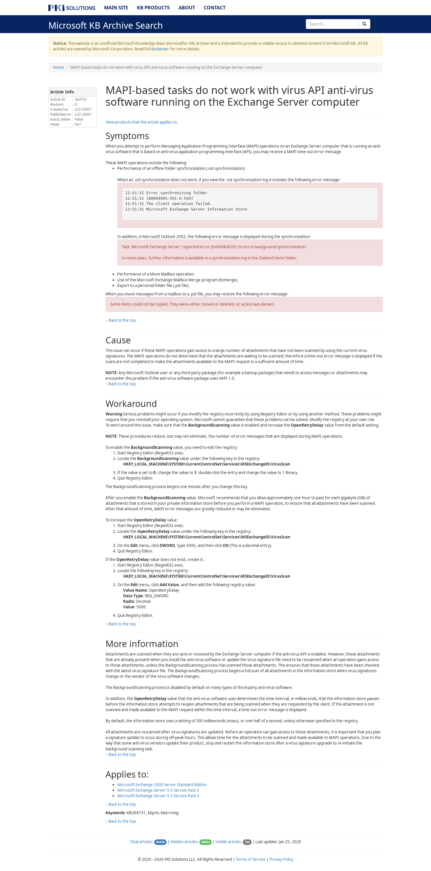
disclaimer (160, 49)
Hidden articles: (184, 841)
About (187, 7)
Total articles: (141, 841)
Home (58, 67)
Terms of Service (251, 859)
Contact (214, 7)
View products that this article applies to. (142, 122)
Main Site (116, 7)
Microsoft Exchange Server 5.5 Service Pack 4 (158, 795)
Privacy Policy (281, 859)
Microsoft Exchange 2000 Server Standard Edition (162, 784)
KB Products (153, 7)
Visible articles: (229, 841)
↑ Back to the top (121, 320)
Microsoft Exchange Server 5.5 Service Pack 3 (158, 790)
